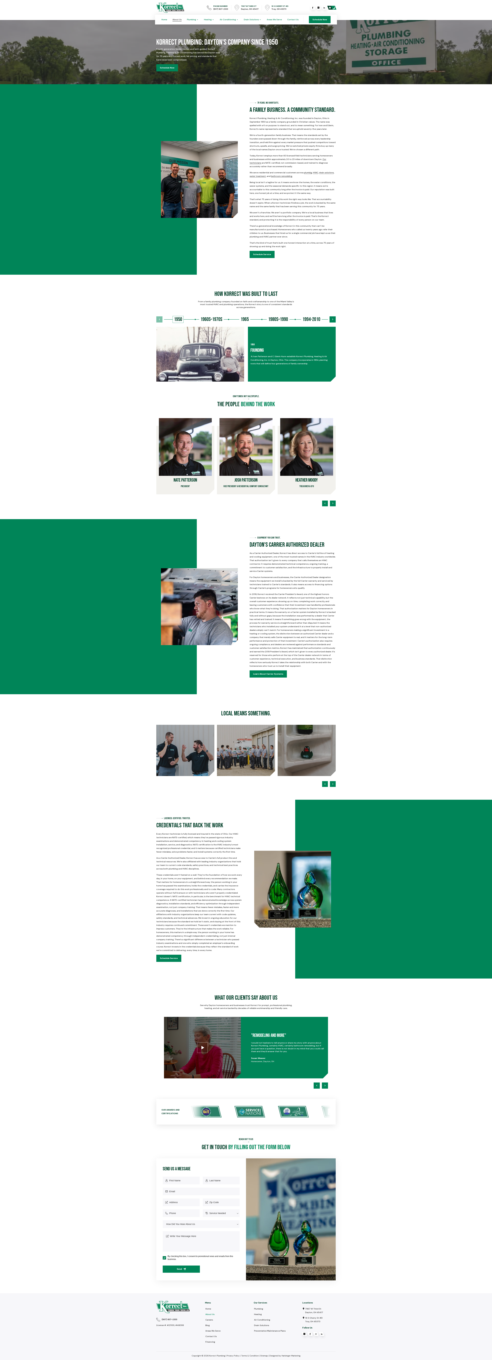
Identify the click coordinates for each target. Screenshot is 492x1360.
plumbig (308, 172)
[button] (193, 19)
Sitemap (264, 1355)
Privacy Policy (233, 1355)
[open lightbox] (202, 1047)
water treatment (258, 176)
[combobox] (221, 1213)
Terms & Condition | (250, 1355)
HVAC (315, 172)
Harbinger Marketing (291, 1355)
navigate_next (332, 319)
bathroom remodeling (281, 176)
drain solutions (326, 172)
